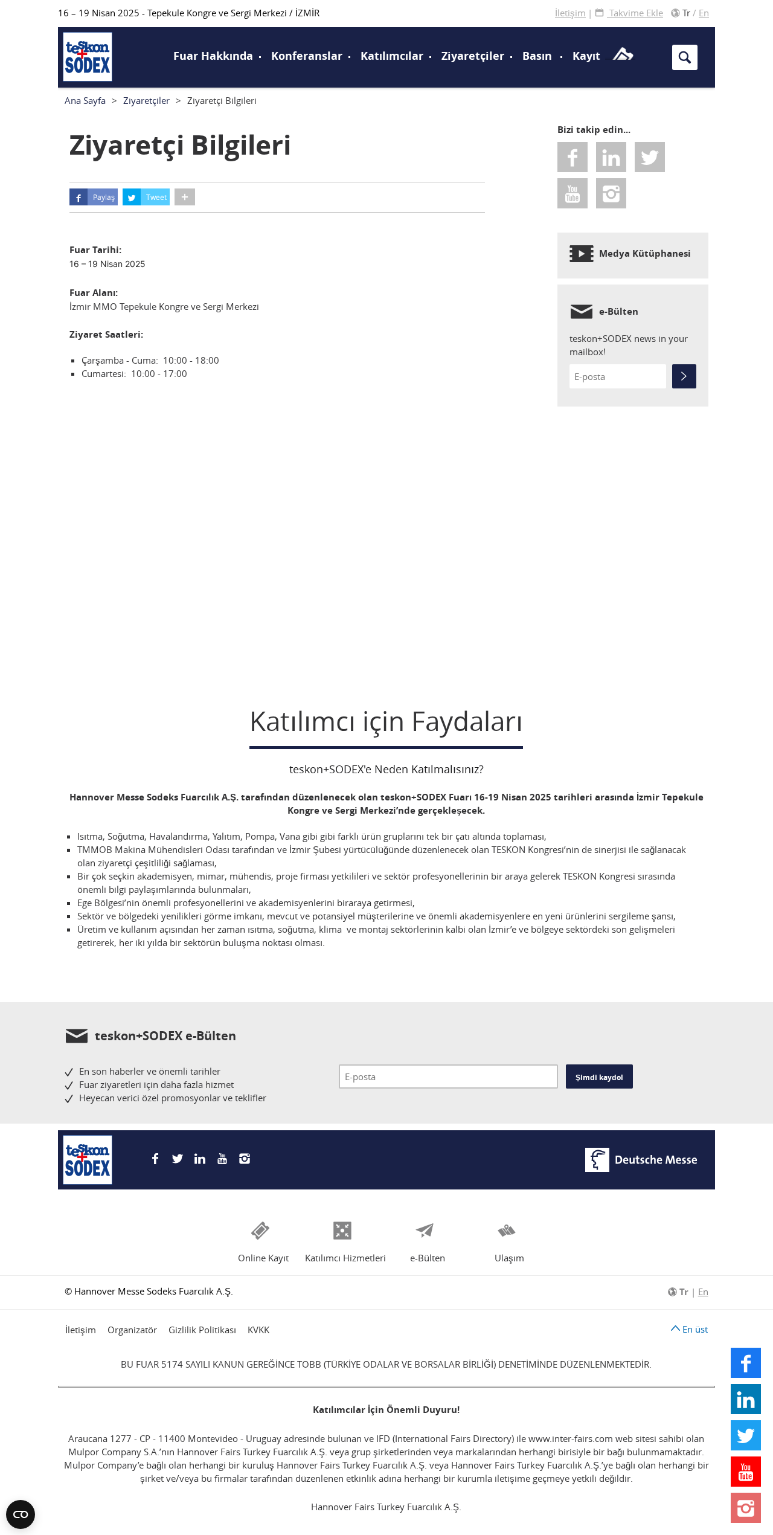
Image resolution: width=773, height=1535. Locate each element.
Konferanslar (306, 55)
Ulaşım (420, 32)
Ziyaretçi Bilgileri (115, 32)
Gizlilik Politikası (202, 1330)
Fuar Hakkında (213, 55)
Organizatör (132, 1330)
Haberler (93, 55)
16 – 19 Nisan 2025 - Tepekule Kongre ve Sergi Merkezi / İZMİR (188, 13)
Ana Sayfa (85, 100)
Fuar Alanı (98, 56)
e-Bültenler (98, 39)
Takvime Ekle (635, 13)
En (704, 13)
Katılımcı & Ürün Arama (622, 32)
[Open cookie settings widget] (20, 1514)
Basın (537, 55)
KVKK (258, 1330)
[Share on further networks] (185, 196)
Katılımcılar (392, 55)
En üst (694, 1329)
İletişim (570, 13)
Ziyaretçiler (472, 55)
